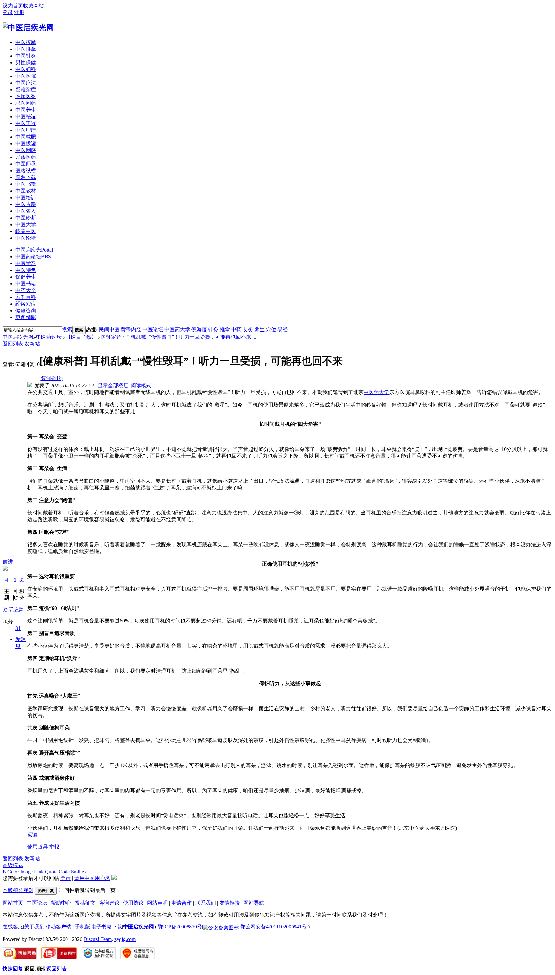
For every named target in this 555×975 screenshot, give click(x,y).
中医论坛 (25, 238)
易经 (283, 329)
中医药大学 (177, 329)
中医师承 (25, 163)
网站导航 (253, 903)
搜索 (67, 329)
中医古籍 (25, 204)
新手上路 (13, 610)
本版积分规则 (18, 890)
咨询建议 (110, 903)
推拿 (225, 329)
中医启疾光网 (18, 337)
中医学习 (25, 263)
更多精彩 (25, 317)
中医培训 (25, 197)
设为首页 (13, 5)
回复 (32, 834)
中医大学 (25, 224)
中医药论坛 (33, 256)
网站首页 (13, 903)
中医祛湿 (25, 116)
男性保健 (25, 62)
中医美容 (25, 123)
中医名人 (25, 211)
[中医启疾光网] (28, 27)
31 (21, 580)
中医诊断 (25, 217)
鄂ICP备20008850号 (180, 926)
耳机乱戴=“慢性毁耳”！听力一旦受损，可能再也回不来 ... (191, 337)
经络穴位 (25, 304)
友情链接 (229, 903)
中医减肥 (25, 136)
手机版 (82, 926)
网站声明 (157, 903)
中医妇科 (25, 69)
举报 (54, 846)
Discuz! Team (98, 939)
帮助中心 (61, 903)
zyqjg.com (125, 939)
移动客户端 (58, 926)
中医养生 (25, 109)
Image (26, 871)
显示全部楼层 (113, 385)
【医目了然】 (81, 337)
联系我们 (205, 903)
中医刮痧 (25, 150)
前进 (8, 562)
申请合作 (181, 903)
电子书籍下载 (106, 926)
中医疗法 (25, 82)
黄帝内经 (131, 329)
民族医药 (25, 157)
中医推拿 (25, 49)
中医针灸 (25, 55)
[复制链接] (51, 378)
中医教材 (25, 190)
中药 (236, 329)
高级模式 (13, 865)
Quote (51, 871)
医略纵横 (25, 170)
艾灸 (248, 329)
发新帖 (32, 343)
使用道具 (37, 846)
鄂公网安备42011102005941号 (273, 926)
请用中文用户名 (92, 878)
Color (13, 871)
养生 (259, 329)
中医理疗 (25, 130)
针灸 (213, 329)
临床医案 (25, 96)
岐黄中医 (25, 231)
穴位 (271, 329)
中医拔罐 (25, 143)
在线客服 (13, 926)
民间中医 (109, 329)
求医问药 (25, 103)
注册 (19, 12)
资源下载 (25, 177)
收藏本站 (33, 5)
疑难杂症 (25, 89)
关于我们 (34, 926)
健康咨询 (25, 310)
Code (64, 871)
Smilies (78, 871)
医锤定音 (111, 337)
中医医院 (25, 76)
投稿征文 (85, 903)
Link (39, 871)
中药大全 (25, 290)
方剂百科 (25, 297)
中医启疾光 (34, 250)
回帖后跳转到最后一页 (90, 890)
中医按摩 (25, 42)
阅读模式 (141, 385)
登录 (8, 12)
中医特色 (25, 270)
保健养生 (25, 277)
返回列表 (13, 343)
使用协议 (133, 903)
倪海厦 (199, 329)
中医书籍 (25, 184)
